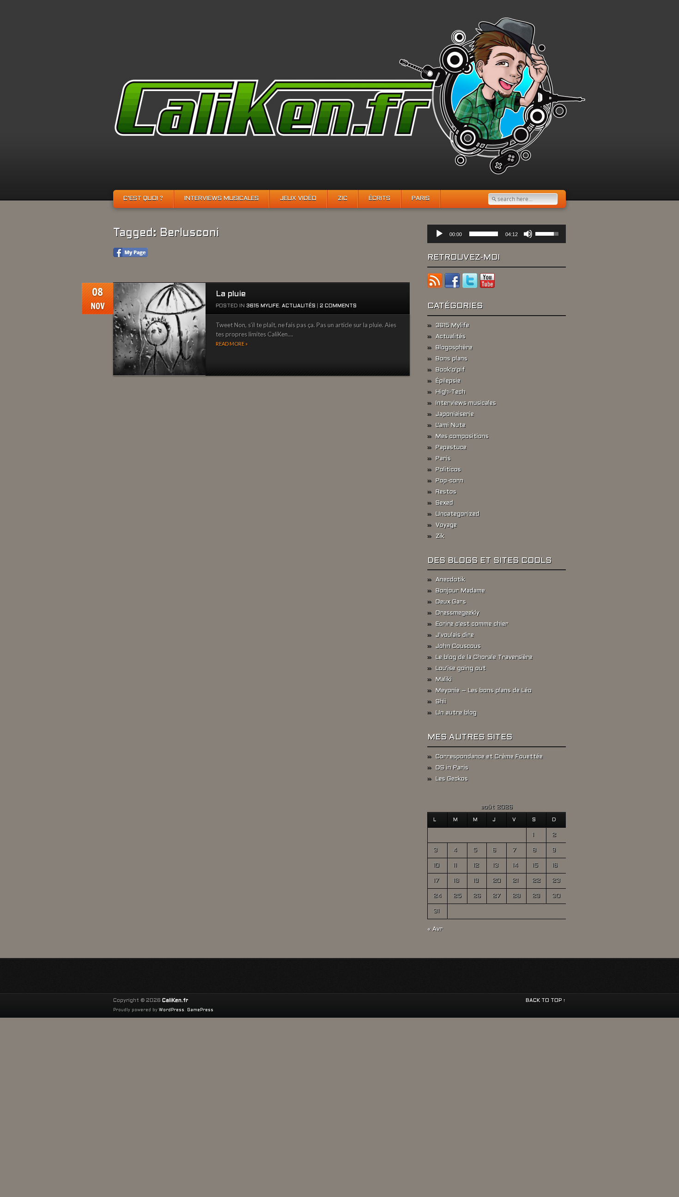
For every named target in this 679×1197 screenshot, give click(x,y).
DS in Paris (452, 768)
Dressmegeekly (457, 613)
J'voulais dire (455, 635)
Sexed (444, 503)
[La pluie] (159, 329)
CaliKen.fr (175, 1000)
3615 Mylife (262, 306)
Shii (441, 702)
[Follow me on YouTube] (487, 282)
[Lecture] (439, 233)
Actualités (298, 306)
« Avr (435, 929)
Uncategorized (457, 514)
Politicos (448, 470)
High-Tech (451, 392)
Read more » (232, 344)
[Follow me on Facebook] (452, 282)
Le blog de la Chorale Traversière (484, 657)
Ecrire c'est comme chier (472, 624)
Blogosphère (454, 348)
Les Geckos (452, 779)
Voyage (446, 525)
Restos (446, 492)
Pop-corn (449, 481)
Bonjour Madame (460, 591)
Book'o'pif (450, 370)
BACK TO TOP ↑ (546, 1000)
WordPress (171, 1010)
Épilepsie (448, 381)
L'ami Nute (451, 425)
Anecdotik (450, 580)
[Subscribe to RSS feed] (434, 282)
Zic (342, 199)
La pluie (231, 294)
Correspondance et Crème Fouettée (489, 757)
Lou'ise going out (461, 669)
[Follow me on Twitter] (469, 282)
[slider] (483, 234)
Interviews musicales (221, 199)
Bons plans (451, 359)
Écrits (379, 199)
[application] (496, 234)
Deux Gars (451, 602)
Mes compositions (462, 437)
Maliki (444, 680)
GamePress (200, 1010)
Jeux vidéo (298, 199)
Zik (440, 536)
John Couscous (458, 646)
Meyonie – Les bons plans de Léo (484, 691)
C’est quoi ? (143, 199)
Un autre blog (456, 713)
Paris (421, 199)
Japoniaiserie (455, 414)
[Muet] (528, 233)
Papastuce (451, 448)
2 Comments (338, 306)
